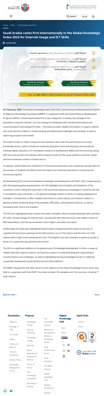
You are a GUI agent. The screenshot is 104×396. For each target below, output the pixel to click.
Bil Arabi (30, 345)
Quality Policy (15, 359)
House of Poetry (30, 366)
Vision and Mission (14, 345)
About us (13, 321)
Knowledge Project (31, 323)
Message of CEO (14, 328)
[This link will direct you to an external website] (18, 7)
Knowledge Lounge (31, 339)
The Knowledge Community (31, 375)
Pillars (12, 339)
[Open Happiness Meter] (5, 391)
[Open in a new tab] (11, 391)
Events (81, 321)
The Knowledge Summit (48, 322)
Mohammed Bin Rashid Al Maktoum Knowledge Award (49, 336)
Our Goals (14, 334)
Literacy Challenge (31, 331)
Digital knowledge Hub (48, 377)
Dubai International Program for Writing (32, 355)
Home (5, 25)
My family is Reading (32, 385)
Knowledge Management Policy (15, 368)
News (13, 25)
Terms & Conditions (14, 353)
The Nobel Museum (48, 367)
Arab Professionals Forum (49, 350)
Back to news (9, 294)
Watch (63, 332)
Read (63, 328)
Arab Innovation (48, 359)
